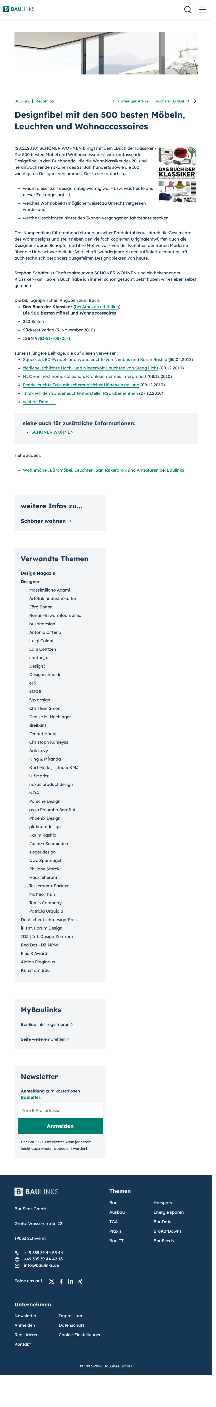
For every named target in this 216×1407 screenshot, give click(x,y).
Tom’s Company (45, 902)
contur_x (38, 657)
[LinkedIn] (72, 1281)
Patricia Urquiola (46, 911)
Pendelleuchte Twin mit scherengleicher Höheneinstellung (81, 384)
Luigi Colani (41, 640)
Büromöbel (61, 470)
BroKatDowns (168, 1231)
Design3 (37, 666)
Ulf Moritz (39, 775)
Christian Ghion (45, 708)
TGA (113, 1221)
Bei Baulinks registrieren (45, 1024)
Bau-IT (116, 1240)
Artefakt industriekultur (52, 598)
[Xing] (81, 1281)
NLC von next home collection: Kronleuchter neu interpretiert (84, 376)
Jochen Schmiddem (49, 843)
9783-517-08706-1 (52, 338)
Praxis (115, 1231)
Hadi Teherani (43, 877)
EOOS (35, 691)
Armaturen (148, 470)
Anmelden (24, 1325)
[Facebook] (62, 1281)
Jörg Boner (40, 606)
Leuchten (84, 470)
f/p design (39, 699)
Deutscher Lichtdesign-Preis (49, 919)
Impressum (70, 1315)
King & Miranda (45, 759)
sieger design (42, 852)
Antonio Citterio (45, 632)
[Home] (58, 1195)
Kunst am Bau (35, 970)
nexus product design (51, 784)
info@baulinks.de (41, 1265)
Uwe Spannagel (45, 860)
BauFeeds (164, 1240)
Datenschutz (72, 1325)
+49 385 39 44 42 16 (43, 1258)
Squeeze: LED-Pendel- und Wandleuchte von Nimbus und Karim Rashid (95, 359)
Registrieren (26, 1334)
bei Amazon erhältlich (97, 306)
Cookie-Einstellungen (80, 1334)
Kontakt (22, 1344)
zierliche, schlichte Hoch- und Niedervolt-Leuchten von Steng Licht (90, 367)
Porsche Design (45, 801)
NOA (34, 792)
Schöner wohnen (44, 521)
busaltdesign (42, 623)
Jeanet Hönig (42, 733)
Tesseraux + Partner (49, 885)
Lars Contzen (42, 649)
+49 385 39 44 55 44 (43, 1252)
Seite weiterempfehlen (43, 1039)
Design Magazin (38, 573)
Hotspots (163, 1202)
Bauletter (30, 1097)
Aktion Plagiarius (38, 961)
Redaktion (45, 101)
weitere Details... (39, 401)
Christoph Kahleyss (48, 742)
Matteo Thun (42, 894)
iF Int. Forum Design (41, 928)
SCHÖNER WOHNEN (52, 432)
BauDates (164, 1221)
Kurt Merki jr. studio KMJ (54, 767)
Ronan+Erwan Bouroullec (55, 615)
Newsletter (25, 1315)
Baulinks (22, 101)
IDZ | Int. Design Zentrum (47, 936)
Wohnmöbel (35, 470)
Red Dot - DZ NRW (39, 945)
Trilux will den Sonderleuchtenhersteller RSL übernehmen (80, 393)
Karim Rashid (42, 835)
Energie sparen (169, 1212)
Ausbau (117, 1212)
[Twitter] (53, 1281)
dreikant (37, 725)
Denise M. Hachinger (50, 716)
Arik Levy (38, 750)
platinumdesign (45, 826)
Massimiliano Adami (49, 590)
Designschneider (46, 674)
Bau (113, 1202)
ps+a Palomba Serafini (52, 809)
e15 (32, 683)
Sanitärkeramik (111, 470)
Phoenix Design (45, 818)
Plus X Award (34, 953)
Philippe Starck (44, 868)
